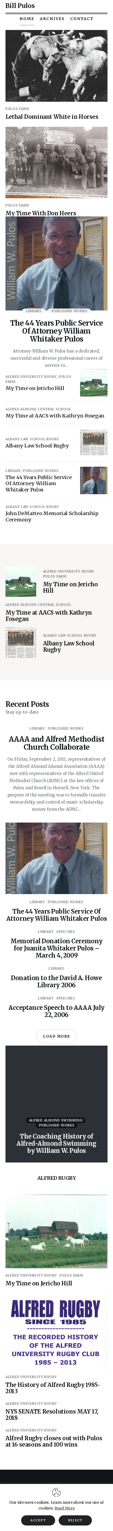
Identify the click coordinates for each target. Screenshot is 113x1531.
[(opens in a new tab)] (56, 65)
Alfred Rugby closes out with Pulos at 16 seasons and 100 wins (53, 1441)
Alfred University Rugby (69, 571)
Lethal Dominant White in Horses (51, 116)
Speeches (65, 932)
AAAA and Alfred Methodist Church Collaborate (56, 743)
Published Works (69, 311)
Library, (14, 471)
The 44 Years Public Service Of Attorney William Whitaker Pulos (56, 330)
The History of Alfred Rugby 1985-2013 (52, 1388)
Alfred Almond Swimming (56, 1120)
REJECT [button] (75, 1520)
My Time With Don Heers (40, 213)
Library (34, 311)
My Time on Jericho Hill (38, 1283)
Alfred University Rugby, (32, 377)
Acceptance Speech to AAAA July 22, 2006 (56, 1011)
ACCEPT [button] (38, 1520)
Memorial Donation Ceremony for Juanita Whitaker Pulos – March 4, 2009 (56, 948)
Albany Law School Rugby (32, 439)
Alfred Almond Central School (38, 409)
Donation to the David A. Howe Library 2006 (56, 981)
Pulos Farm (17, 109)
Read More (65, 1508)
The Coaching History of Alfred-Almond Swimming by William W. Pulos (56, 1144)
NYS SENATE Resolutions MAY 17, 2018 (51, 1414)
